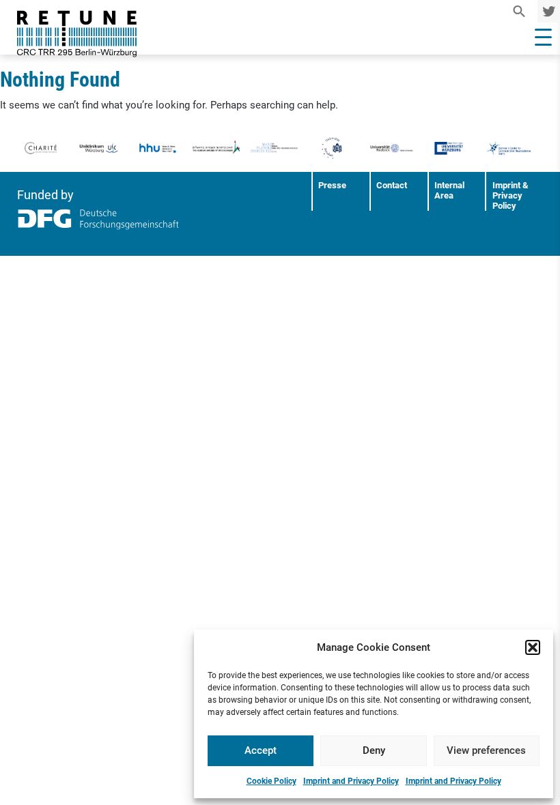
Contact (391, 185)
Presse (332, 185)
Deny (374, 750)
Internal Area (449, 190)
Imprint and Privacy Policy (351, 781)
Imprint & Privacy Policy (510, 195)
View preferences (486, 750)
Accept (260, 750)
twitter (546, 11)
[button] (533, 647)
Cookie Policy (271, 781)
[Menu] (543, 37)
